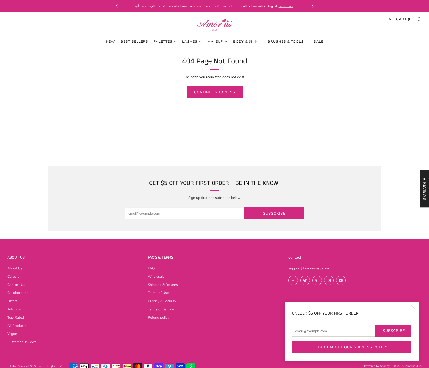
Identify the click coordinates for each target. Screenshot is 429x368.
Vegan (12, 333)
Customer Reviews (21, 342)
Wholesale (156, 276)
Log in (385, 19)
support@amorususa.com (308, 268)
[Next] (312, 6)
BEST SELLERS (134, 41)
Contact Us (16, 284)
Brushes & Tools (286, 41)
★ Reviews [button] (424, 188)
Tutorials (14, 309)
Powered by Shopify (377, 366)
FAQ (151, 268)
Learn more (286, 6)
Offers (12, 301)
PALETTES (163, 41)
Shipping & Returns (163, 284)
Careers (13, 276)
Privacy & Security (162, 301)
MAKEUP (215, 41)
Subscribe (394, 330)
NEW (110, 41)
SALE (318, 41)
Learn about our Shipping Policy (352, 347)
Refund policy (158, 317)
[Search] (419, 19)
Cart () (404, 19)
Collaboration (17, 292)
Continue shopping (214, 92)
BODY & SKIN (245, 41)
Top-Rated (15, 317)
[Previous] (116, 6)
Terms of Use (158, 292)
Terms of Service (161, 309)
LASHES (189, 41)
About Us (14, 268)
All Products (17, 325)
